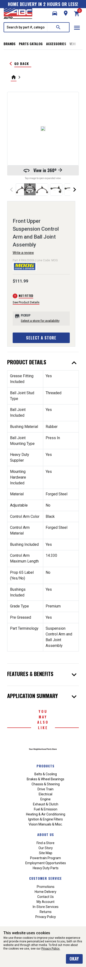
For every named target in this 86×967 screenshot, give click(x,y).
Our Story (45, 848)
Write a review (23, 253)
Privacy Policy (45, 917)
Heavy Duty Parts (46, 868)
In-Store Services (46, 907)
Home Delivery (45, 892)
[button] (55, 13)
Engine (45, 799)
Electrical (45, 794)
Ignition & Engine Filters (45, 819)
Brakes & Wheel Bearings (45, 779)
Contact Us (45, 897)
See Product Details (26, 302)
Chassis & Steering (46, 784)
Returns (46, 912)
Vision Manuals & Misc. (46, 824)
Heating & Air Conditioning (45, 814)
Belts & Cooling (45, 774)
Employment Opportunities (45, 863)
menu (77, 28)
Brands (10, 43)
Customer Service (45, 878)
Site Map (45, 853)
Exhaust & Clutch (45, 804)
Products (45, 765)
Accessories (56, 43)
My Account (45, 902)
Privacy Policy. (50, 948)
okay (74, 959)
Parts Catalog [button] (31, 43)
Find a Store (45, 843)
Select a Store (41, 338)
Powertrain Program (45, 858)
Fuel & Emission (45, 809)
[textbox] (26, 27)
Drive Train (46, 789)
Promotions (45, 887)
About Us (45, 834)
